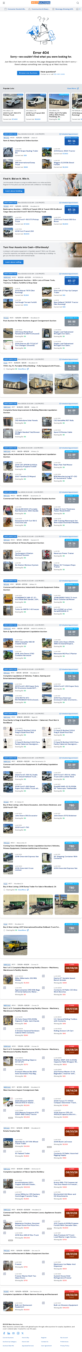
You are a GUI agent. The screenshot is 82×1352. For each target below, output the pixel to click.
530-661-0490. (59, 74)
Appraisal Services (28, 1346)
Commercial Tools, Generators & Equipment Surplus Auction (29, 498)
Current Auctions (8, 1337)
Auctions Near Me (8, 1346)
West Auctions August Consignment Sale (21, 1090)
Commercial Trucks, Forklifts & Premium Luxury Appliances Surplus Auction (32, 1213)
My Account (64, 1337)
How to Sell (25, 1342)
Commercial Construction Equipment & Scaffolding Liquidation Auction (30, 765)
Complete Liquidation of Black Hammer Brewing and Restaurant (30, 1294)
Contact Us (44, 1342)
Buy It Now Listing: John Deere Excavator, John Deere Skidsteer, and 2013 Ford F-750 (32, 806)
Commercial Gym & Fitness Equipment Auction (23, 543)
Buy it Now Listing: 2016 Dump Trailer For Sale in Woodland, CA (29, 887)
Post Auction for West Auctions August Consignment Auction (29, 321)
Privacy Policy (64, 1346)
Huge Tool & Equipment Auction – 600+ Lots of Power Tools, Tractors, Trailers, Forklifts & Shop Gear (29, 281)
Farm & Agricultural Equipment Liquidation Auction (25, 631)
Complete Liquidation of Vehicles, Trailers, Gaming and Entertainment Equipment (26, 677)
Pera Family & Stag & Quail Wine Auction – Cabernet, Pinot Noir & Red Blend (31, 721)
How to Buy (25, 1337)
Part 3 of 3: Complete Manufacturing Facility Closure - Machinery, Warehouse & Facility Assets (31, 1050)
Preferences (64, 1342)
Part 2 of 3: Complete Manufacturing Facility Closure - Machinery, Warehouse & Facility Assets (31, 1009)
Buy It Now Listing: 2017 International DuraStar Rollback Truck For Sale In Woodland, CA (31, 927)
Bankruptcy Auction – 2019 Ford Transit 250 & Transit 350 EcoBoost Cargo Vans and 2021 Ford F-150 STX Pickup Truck (32, 210)
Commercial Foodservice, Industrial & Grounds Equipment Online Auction (31, 588)
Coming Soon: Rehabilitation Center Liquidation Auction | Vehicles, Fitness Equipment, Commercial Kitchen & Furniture (31, 847)
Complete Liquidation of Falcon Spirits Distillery (23, 1172)
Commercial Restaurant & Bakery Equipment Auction (26, 1253)
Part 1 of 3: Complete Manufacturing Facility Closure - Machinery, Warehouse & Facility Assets (31, 968)
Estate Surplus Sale (11, 1131)
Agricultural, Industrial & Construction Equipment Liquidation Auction (29, 455)
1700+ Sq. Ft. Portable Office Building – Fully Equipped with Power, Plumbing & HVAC (31, 366)
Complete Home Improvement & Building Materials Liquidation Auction (30, 411)
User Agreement (46, 1346)
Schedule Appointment (69, 134)
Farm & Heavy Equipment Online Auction (20, 140)
